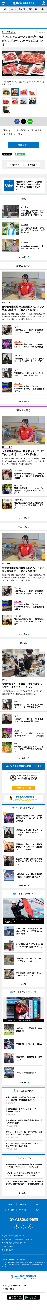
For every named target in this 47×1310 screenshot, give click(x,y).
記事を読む (23, 145)
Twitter (23, 1226)
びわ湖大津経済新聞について (14, 1236)
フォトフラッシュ (9, 32)
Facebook (16, 1226)
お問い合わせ (8, 1246)
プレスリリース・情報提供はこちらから (18, 1239)
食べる (13, 9)
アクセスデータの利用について (15, 1243)
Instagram (30, 1226)
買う (30, 9)
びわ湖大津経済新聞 (23, 3)
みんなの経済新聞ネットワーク (23, 1277)
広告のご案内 (8, 1250)
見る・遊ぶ (23, 9)
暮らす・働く (40, 9)
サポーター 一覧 (24, 788)
